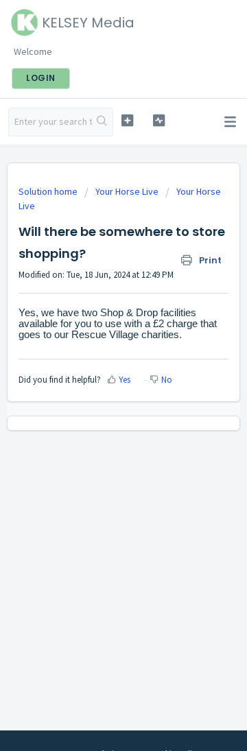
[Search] (102, 122)
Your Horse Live (126, 191)
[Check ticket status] (159, 120)
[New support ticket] (127, 120)
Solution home (49, 191)
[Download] (98, 366)
